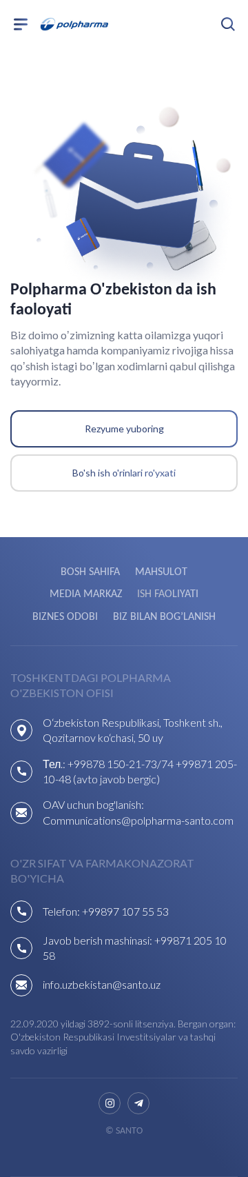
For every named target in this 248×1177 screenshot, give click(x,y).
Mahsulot (161, 572)
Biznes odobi (65, 617)
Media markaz (86, 594)
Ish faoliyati (167, 594)
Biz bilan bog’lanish (164, 617)
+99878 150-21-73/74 (121, 763)
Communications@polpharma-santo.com (138, 820)
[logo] (74, 24)
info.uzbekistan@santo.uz (102, 984)
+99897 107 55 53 (125, 911)
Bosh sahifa (90, 572)
